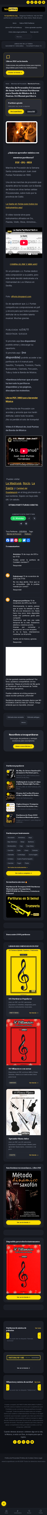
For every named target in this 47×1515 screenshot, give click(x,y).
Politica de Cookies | (27, 1458)
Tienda (41, 1513)
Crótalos (10, 859)
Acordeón (11, 837)
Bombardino (12, 846)
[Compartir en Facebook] (29, 518)
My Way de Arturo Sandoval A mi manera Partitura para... (28, 772)
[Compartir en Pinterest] (26, 523)
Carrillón (10, 850)
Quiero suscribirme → (23, 746)
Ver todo (38, 1328)
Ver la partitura (16, 111)
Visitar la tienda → (15, 72)
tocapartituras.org (10, 16)
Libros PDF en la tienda (23, 43)
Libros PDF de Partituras (13, 27)
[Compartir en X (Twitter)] (34, 518)
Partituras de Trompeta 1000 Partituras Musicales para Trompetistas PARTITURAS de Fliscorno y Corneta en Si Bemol (23, 890)
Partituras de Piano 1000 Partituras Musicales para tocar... (27, 816)
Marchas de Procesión (18, 84)
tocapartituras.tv (33, 46)
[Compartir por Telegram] (21, 523)
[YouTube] (35, 2)
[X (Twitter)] (39, 2)
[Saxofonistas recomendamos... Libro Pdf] (23, 1195)
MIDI (29, 162)
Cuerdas (10, 863)
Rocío (26, 483)
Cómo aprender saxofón (33, 27)
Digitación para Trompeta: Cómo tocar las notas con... (27, 805)
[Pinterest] (43, 2)
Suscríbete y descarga (15, 46)
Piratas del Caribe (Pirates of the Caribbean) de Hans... (27, 794)
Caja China (30, 846)
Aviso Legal (38, 1458)
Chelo (26, 850)
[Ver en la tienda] (23, 1357)
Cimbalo (35, 850)
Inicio (14, 23)
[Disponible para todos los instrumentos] (23, 1269)
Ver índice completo (23, 873)
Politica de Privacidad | (12, 1458)
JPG (23, 162)
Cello (19, 850)
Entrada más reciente (16, 717)
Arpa (30, 837)
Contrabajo (21, 855)
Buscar (29, 1513)
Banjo (22, 842)
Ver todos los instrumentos (17, 867)
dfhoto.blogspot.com (21, 296)
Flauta (27, 863)
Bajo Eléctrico (12, 842)
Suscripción (34, 32)
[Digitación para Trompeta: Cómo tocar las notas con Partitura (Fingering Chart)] (10, 807)
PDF (17, 162)
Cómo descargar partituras (18, 32)
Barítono (31, 842)
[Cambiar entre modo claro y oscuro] (3, 1503)
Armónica (21, 837)
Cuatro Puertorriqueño (25, 859)
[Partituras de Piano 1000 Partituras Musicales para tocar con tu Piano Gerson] (10, 818)
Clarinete (11, 855)
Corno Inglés (33, 855)
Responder (17, 565)
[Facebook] (28, 2)
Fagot (19, 863)
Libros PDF (31, 111)
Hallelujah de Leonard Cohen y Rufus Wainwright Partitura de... (28, 783)
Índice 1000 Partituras (27, 23)
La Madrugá (13, 483)
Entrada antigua (33, 717)
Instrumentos (18, 1513)
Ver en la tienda (23, 1222)
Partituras (28, 534)
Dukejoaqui (18, 576)
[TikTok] (32, 2)
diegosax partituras (21, 601)
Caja (21, 846)
